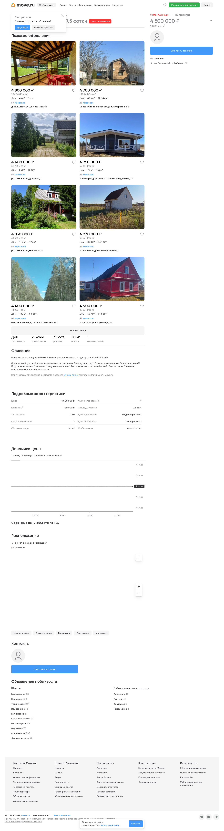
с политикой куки (110, 825)
